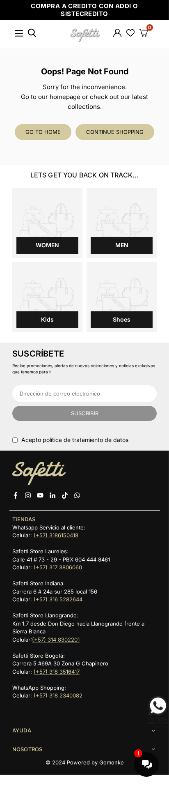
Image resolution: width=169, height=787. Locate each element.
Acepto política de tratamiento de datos (74, 439)
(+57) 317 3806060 (58, 567)
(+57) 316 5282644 (58, 599)
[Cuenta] (117, 34)
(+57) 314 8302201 (56, 639)
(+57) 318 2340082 (58, 695)
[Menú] (18, 37)
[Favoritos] (130, 34)
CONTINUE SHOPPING (115, 132)
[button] (143, 34)
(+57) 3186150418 (56, 535)
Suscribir (84, 413)
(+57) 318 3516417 (57, 671)
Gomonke (111, 762)
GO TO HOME (43, 132)
